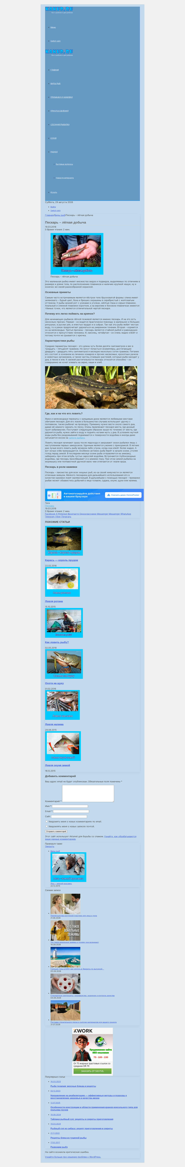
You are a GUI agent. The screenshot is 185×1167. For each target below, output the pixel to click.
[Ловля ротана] (62, 596)
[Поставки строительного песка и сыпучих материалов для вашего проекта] (65, 1020)
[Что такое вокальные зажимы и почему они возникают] (65, 940)
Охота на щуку (54, 683)
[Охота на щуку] (64, 678)
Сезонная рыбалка (60, 124)
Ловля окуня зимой (57, 765)
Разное (54, 152)
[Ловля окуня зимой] (63, 760)
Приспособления (59, 111)
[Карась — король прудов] (64, 554)
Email (48, 811)
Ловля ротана (54, 601)
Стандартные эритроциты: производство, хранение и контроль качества (83, 995)
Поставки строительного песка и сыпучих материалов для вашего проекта (84, 1022)
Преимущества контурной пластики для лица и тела (74, 916)
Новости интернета (65, 178)
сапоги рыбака (77, 437)
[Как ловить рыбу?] (64, 637)
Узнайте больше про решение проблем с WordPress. (73, 1157)
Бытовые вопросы (64, 164)
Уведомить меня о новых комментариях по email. (75, 821)
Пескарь (49, 505)
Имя (48, 806)
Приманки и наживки (62, 97)
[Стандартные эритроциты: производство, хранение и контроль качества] (65, 993)
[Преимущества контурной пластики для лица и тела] (65, 913)
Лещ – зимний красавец (61, 883)
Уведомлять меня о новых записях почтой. (71, 826)
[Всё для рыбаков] (59, 12)
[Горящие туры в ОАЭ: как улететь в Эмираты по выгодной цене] (65, 966)
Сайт (47, 816)
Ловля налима (54, 724)
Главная (49, 215)
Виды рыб (55, 83)
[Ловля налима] (62, 719)
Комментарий (53, 801)
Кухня (53, 138)
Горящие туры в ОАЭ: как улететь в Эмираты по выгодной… (77, 969)
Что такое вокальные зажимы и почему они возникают (75, 942)
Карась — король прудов (61, 560)
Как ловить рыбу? (57, 642)
